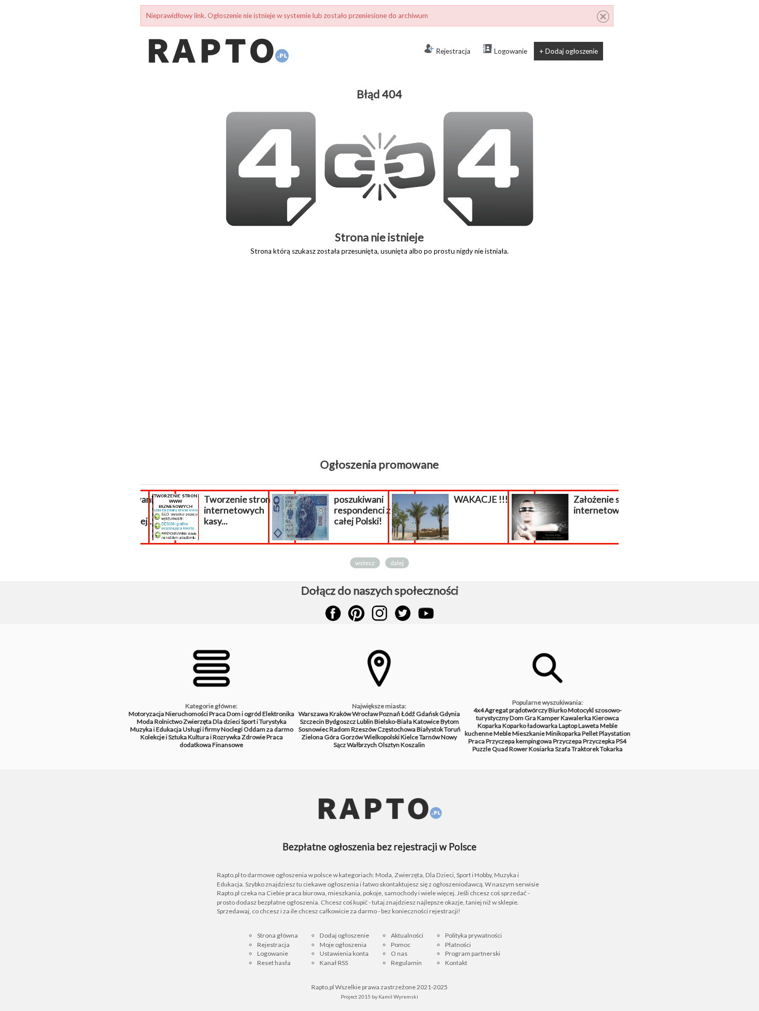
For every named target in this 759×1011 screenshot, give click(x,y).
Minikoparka (563, 733)
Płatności (458, 944)
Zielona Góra (320, 737)
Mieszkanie (528, 733)
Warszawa (313, 714)
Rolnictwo (168, 721)
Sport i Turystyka (264, 721)
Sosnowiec (313, 729)
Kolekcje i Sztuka (163, 737)
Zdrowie (253, 737)
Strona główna (277, 935)
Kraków (340, 714)
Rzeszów (363, 729)
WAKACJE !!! (478, 499)
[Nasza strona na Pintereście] (356, 613)
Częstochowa (396, 729)
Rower (518, 749)
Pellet (590, 733)
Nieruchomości (186, 714)
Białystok (430, 729)
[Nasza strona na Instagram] (379, 613)
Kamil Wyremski (398, 996)
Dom (517, 718)
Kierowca (605, 718)
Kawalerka (576, 718)
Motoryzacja (146, 714)
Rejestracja (453, 51)
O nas (399, 953)
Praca (217, 714)
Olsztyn (389, 745)
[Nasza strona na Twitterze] (402, 613)
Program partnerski (472, 953)
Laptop (568, 725)
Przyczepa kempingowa (519, 741)
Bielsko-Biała (393, 721)
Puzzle (481, 749)
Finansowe (227, 745)
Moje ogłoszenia (343, 944)
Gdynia (449, 714)
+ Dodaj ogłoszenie (568, 51)
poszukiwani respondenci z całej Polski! (359, 510)
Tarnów (429, 737)
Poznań (389, 714)
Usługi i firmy (201, 729)
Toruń (452, 729)
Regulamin (406, 963)
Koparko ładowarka (530, 725)
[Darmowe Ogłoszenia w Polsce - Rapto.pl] (217, 30)
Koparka (489, 725)
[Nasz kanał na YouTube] (426, 613)
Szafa (563, 749)
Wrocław (365, 714)
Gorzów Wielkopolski (370, 737)
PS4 (621, 741)
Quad (500, 749)
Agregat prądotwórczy (516, 710)
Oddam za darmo (268, 729)
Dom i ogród (244, 714)
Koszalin (413, 745)
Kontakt (456, 963)
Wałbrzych (362, 745)
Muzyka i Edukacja (156, 729)
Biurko (557, 710)
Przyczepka (599, 741)
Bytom (449, 721)
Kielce (409, 737)
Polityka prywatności (473, 935)
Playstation (614, 733)
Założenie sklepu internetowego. (605, 505)
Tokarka (611, 749)
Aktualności (407, 935)
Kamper (548, 718)
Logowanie (510, 51)
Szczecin (312, 721)
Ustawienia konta (344, 953)
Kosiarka (541, 749)
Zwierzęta (197, 721)
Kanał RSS (334, 963)
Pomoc (400, 944)
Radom (339, 729)
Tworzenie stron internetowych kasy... (234, 510)
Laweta (588, 725)
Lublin (365, 721)
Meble (502, 733)
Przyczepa (567, 741)
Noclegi (232, 729)
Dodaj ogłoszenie (344, 935)
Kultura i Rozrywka (214, 737)
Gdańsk (427, 714)
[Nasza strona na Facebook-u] (333, 613)
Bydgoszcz (340, 721)
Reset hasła (274, 963)
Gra (530, 718)
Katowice (426, 721)
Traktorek (585, 749)
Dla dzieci (226, 721)
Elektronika (278, 714)
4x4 (478, 710)
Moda (145, 721)
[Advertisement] (379, 364)
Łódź (408, 714)
